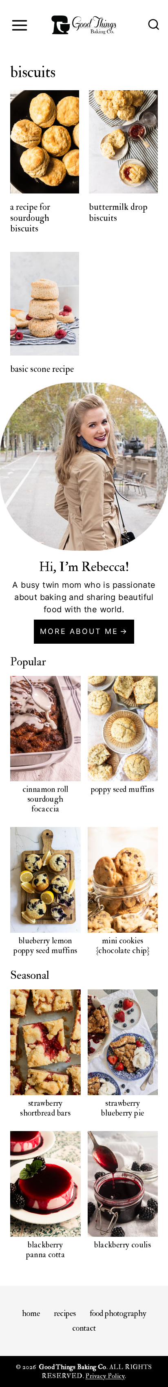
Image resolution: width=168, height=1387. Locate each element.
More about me (79, 631)
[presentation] (44, 142)
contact (84, 1328)
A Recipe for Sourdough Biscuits (30, 217)
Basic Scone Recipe (42, 369)
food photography (118, 1313)
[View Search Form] (153, 25)
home (31, 1313)
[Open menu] (19, 25)
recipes (65, 1313)
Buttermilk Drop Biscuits (118, 212)
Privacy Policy (105, 1376)
